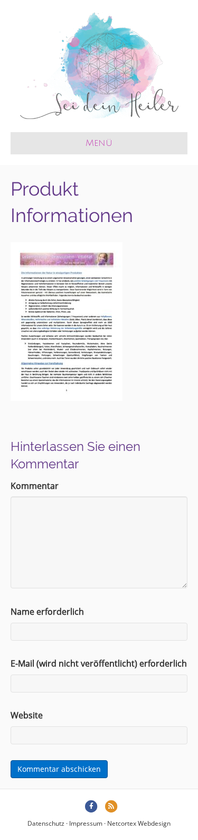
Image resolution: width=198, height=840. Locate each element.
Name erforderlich (47, 611)
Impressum (85, 823)
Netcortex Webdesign (139, 823)
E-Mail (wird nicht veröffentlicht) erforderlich (99, 663)
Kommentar (35, 486)
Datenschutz (45, 823)
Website (27, 715)
